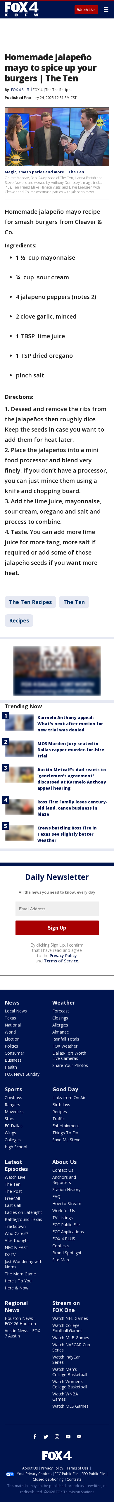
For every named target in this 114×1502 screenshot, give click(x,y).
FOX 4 (37, 89)
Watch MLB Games (70, 1337)
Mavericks (14, 1111)
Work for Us (63, 1210)
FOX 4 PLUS (63, 1238)
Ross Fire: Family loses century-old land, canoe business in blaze (72, 808)
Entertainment (65, 1125)
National (13, 1025)
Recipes (19, 620)
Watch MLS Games (70, 1406)
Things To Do (65, 1132)
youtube (68, 1436)
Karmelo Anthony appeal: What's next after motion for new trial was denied (70, 724)
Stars (9, 1118)
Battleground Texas (23, 1219)
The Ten (74, 601)
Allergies (60, 1025)
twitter (46, 1436)
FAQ (56, 1196)
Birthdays (61, 1104)
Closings (60, 1018)
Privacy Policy (63, 955)
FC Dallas (14, 1125)
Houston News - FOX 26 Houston (20, 1320)
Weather (63, 1002)
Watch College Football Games (67, 1328)
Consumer (14, 1053)
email (79, 1436)
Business (13, 1060)
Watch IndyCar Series (66, 1359)
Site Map (60, 1259)
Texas (10, 1018)
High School (16, 1146)
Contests (60, 1245)
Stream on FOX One (66, 1306)
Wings (10, 1132)
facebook (34, 1436)
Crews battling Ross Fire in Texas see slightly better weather (67, 834)
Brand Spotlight (67, 1252)
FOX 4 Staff (20, 89)
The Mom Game (20, 1274)
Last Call (13, 1205)
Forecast (60, 1011)
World (10, 1032)
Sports (13, 1089)
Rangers (12, 1104)
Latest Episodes (16, 1165)
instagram (57, 1436)
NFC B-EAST (16, 1247)
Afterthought (17, 1240)
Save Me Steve (66, 1139)
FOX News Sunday (22, 1074)
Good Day (65, 1089)
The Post (13, 1191)
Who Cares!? (16, 1233)
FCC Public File (66, 1224)
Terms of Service (61, 961)
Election (12, 1039)
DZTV (10, 1254)
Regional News (16, 1306)
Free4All (12, 1198)
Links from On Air (68, 1097)
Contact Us (62, 1170)
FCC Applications (68, 1231)
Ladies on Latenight (23, 1212)
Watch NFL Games (70, 1318)
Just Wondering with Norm (23, 1264)
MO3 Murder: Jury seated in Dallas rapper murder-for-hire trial (70, 750)
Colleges (13, 1139)
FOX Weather (64, 1046)
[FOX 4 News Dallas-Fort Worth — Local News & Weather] (22, 9)
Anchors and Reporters (64, 1179)
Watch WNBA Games (65, 1396)
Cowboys (13, 1097)
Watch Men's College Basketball (69, 1371)
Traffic (58, 1118)
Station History (66, 1189)
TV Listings (62, 1217)
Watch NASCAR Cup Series (71, 1347)
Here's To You (18, 1281)
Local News (16, 1011)
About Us (64, 1161)
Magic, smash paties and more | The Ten (44, 172)
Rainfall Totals (65, 1039)
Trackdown (15, 1226)
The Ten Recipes (58, 89)
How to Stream (66, 1203)
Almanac (60, 1032)
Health (11, 1067)
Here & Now (16, 1288)
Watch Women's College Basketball (69, 1384)
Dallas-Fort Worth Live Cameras (69, 1055)
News (12, 1002)
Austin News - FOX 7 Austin (22, 1333)
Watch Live (86, 10)
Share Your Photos (70, 1065)
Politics (11, 1046)
